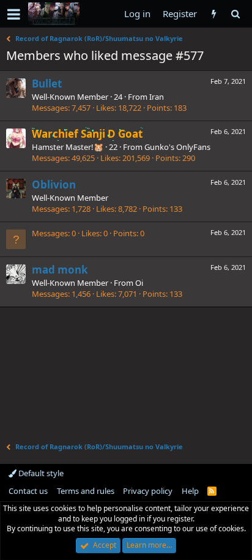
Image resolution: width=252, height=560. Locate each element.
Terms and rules (85, 490)
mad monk (60, 270)
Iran (156, 96)
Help (190, 490)
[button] (13, 14)
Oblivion (54, 184)
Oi (139, 282)
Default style (40, 473)
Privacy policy (147, 490)
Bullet (47, 84)
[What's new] (213, 13)
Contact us (28, 490)
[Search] (235, 13)
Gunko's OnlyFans (177, 146)
